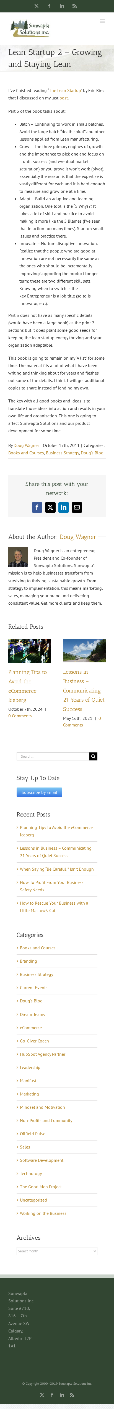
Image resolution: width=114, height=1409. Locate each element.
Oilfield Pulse (32, 1133)
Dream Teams (32, 1014)
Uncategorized (33, 1200)
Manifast (28, 1080)
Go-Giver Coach (34, 1041)
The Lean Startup (65, 90)
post (63, 98)
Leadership (30, 1067)
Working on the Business (43, 1213)
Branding (28, 961)
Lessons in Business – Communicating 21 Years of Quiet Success (84, 690)
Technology (31, 1173)
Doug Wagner (26, 445)
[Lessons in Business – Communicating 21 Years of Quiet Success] (84, 641)
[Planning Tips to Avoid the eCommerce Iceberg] (29, 641)
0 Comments (20, 715)
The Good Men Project (41, 1186)
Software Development (41, 1160)
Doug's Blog (92, 452)
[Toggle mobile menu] (103, 21)
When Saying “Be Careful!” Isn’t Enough (57, 869)
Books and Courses (26, 452)
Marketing (29, 1094)
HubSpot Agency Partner (42, 1054)
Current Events (34, 987)
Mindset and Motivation (42, 1107)
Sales (25, 1147)
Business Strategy (62, 452)
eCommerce (31, 1027)
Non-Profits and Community (46, 1120)
